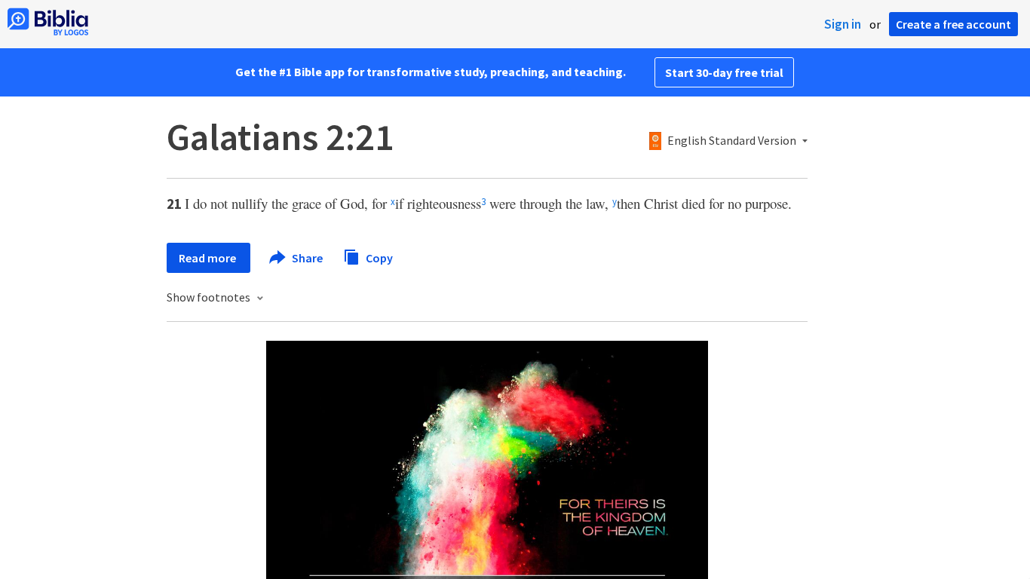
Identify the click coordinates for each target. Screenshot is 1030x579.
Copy (378, 257)
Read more (208, 257)
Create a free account (953, 24)
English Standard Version (731, 141)
